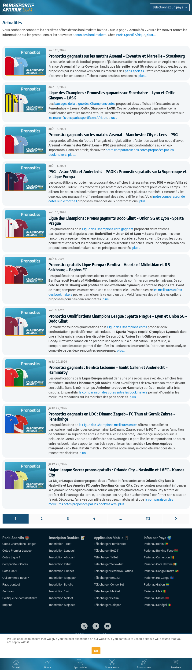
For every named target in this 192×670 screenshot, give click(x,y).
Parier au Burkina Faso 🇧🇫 (161, 550)
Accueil (16, 667)
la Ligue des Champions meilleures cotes (108, 425)
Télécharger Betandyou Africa (113, 571)
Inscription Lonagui (61, 550)
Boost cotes (144, 667)
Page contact (11, 584)
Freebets (176, 667)
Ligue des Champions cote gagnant (107, 229)
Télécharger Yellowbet (108, 564)
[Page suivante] (175, 518)
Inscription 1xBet (60, 544)
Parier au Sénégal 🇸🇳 (157, 605)
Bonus (48, 667)
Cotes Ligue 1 (11, 557)
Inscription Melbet (61, 598)
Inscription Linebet (61, 571)
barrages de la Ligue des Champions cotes (84, 104)
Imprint (7, 605)
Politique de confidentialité (19, 598)
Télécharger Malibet (107, 591)
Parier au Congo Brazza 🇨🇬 (161, 571)
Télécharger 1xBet (106, 557)
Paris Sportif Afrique (130, 35)
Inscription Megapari (62, 577)
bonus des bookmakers (89, 35)
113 (148, 519)
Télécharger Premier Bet (110, 544)
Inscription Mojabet (62, 605)
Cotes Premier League (17, 550)
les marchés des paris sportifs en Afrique (77, 118)
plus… (142, 76)
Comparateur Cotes (15, 564)
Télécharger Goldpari (107, 605)
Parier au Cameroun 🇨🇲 (159, 557)
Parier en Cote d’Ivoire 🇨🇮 (160, 564)
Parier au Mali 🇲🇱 (155, 591)
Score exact (112, 667)
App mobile (80, 667)
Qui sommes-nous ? (15, 577)
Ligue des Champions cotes (127, 327)
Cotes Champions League (19, 544)
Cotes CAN (9, 571)
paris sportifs (134, 71)
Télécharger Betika (106, 598)
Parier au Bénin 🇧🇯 (156, 544)
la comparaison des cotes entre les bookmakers (113, 392)
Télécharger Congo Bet (109, 584)
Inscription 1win (59, 591)
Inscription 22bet (60, 564)
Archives (8, 591)
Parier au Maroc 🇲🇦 (156, 598)
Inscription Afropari (61, 557)
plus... (151, 35)
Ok (96, 651)
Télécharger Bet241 (107, 550)
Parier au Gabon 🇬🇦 (156, 584)
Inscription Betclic (61, 584)
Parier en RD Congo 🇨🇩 (159, 577)
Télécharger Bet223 (107, 577)
